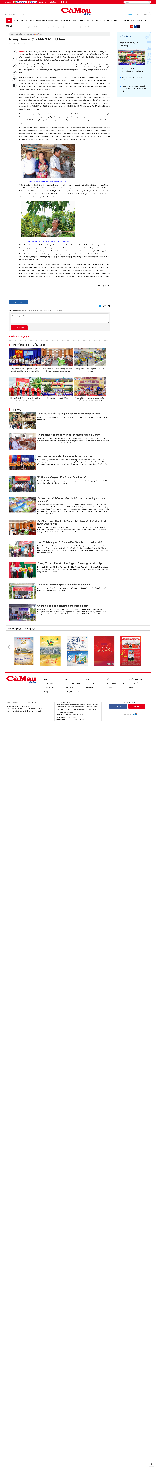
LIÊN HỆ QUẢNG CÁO (72, 692)
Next (146, 647)
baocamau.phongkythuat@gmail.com (70, 719)
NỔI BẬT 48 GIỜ (128, 36)
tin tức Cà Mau (58, 310)
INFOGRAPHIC (90, 687)
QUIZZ (130, 687)
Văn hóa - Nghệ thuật (109, 20)
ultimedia (44, 2)
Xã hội (38, 20)
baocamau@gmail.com (69, 717)
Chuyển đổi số (65, 20)
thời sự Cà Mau (48, 310)
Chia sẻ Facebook (19, 302)
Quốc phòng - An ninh (80, 20)
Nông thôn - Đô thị (31, 27)
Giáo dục (18, 27)
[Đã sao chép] (14, 78)
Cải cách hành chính (50, 20)
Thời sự (15, 20)
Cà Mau (30, 310)
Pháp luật (95, 20)
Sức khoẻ (88, 27)
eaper (55, 2)
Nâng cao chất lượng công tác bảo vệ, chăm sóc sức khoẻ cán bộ (134, 88)
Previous (9, 647)
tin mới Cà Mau (38, 310)
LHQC (65, 2)
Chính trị (23, 20)
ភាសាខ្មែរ (8, 2)
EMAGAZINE (111, 687)
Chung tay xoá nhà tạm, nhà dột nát (54, 27)
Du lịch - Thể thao (126, 20)
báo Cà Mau (23, 310)
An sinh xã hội (76, 27)
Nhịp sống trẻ (140, 20)
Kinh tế (31, 20)
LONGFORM (69, 687)
